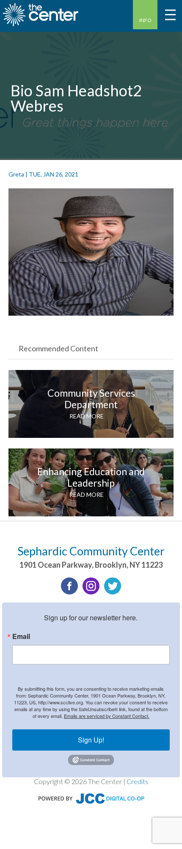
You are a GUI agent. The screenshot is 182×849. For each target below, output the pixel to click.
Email (21, 636)
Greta (16, 174)
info (145, 20)
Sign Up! (91, 740)
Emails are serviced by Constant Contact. (106, 715)
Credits (137, 781)
